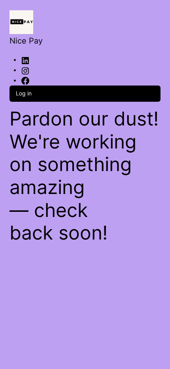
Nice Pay (26, 41)
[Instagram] (25, 70)
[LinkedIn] (25, 60)
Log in (24, 93)
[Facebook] (25, 80)
